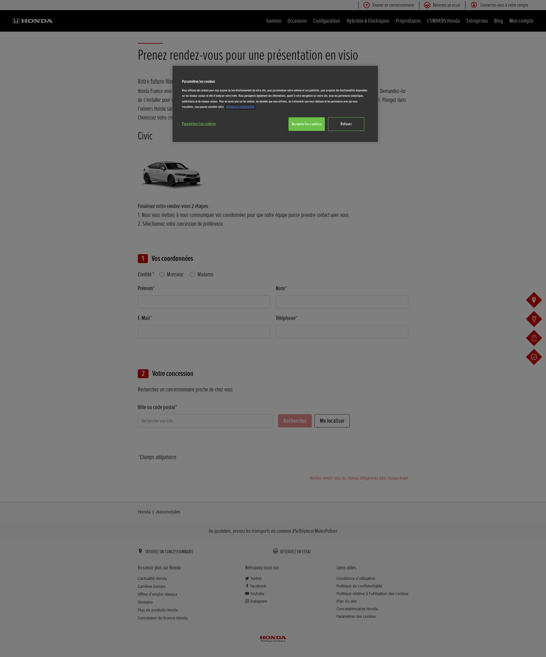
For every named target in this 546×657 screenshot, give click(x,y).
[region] (275, 104)
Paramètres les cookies (199, 123)
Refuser (346, 123)
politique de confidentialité (240, 107)
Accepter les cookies (307, 123)
